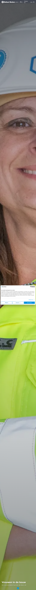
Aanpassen (17, 302)
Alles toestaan (29, 302)
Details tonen (31, 299)
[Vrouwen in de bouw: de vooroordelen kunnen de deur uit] (8, 2)
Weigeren (6, 302)
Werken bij (26, 2)
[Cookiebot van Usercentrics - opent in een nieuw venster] (31, 286)
